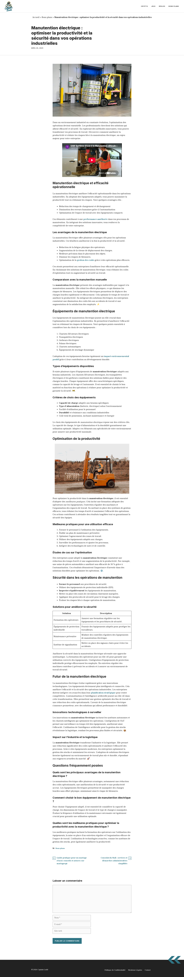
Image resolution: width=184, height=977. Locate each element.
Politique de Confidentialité (115, 970)
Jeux (153, 6)
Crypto (144, 6)
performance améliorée (95, 219)
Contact (148, 970)
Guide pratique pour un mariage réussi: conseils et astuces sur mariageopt (72, 861)
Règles (162, 6)
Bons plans (174, 6)
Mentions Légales (135, 970)
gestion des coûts (85, 260)
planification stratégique (103, 692)
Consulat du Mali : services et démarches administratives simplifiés (114, 861)
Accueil (35, 17)
